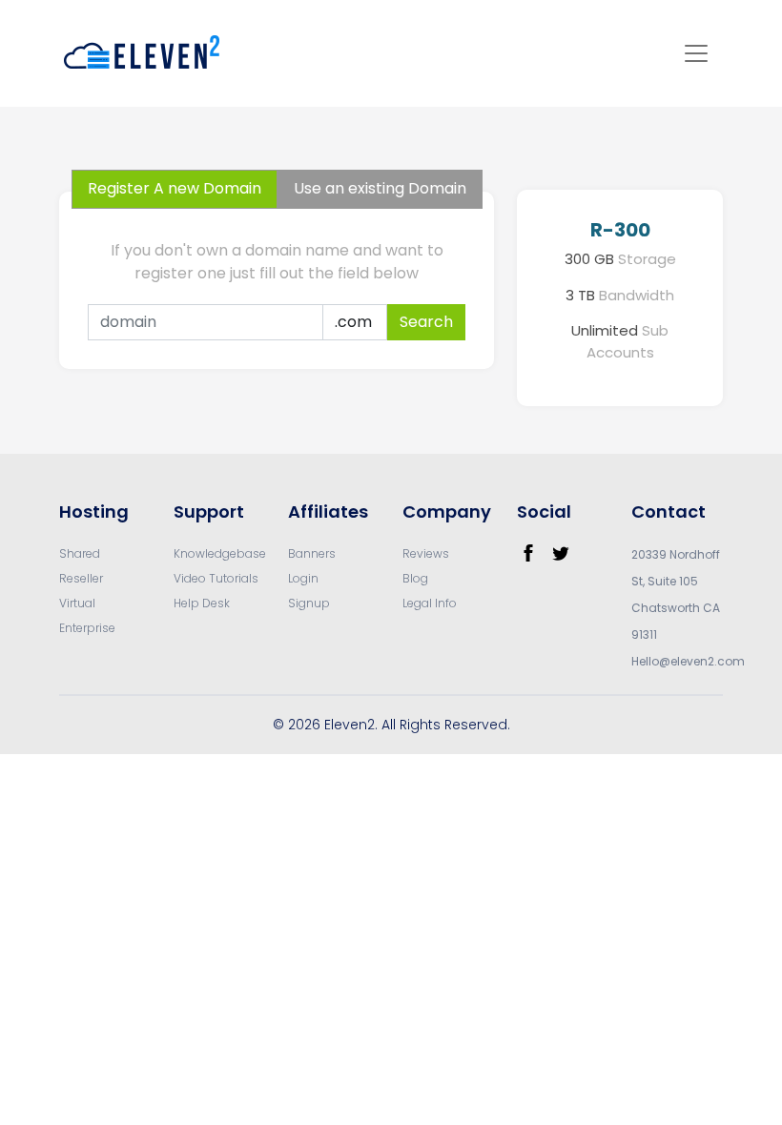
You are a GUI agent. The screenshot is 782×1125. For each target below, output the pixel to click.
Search (426, 322)
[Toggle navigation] (696, 53)
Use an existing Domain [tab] (380, 188)
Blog (415, 578)
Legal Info (429, 603)
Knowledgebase (220, 553)
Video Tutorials (216, 578)
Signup (309, 603)
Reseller (81, 578)
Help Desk (202, 603)
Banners (312, 553)
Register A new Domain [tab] (174, 188)
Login (303, 578)
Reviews (425, 553)
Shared (79, 553)
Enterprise (87, 628)
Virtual (77, 603)
